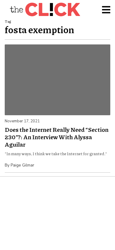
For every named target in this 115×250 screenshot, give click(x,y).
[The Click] (44, 9)
